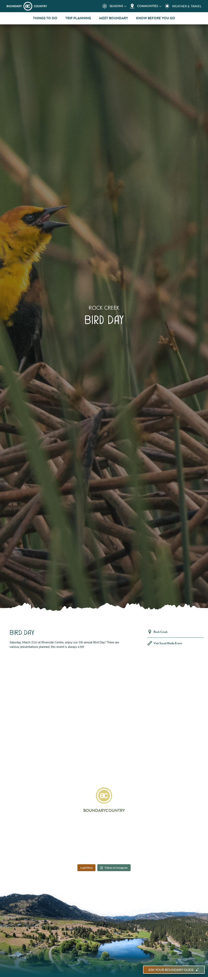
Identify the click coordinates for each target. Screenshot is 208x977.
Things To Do (45, 18)
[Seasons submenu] (125, 6)
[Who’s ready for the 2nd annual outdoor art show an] (142, 828)
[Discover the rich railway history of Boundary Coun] (28, 828)
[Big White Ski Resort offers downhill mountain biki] (28, 850)
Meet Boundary (113, 18)
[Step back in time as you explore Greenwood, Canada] (104, 828)
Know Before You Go (155, 18)
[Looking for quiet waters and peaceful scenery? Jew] (66, 828)
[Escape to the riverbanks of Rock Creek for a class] (180, 828)
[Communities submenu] (160, 6)
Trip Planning (78, 18)
